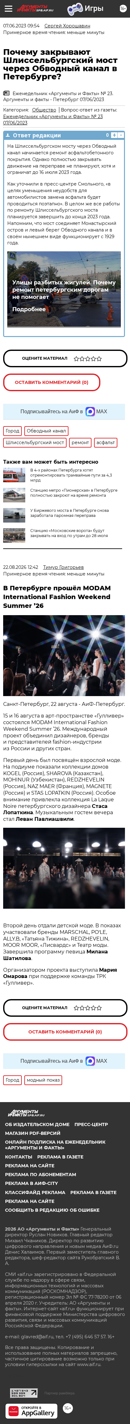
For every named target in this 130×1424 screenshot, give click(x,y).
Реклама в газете (60, 1157)
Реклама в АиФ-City (31, 1183)
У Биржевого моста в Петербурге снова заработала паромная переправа (69, 513)
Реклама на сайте (29, 1166)
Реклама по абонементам (40, 1174)
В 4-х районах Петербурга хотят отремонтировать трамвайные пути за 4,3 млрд (71, 475)
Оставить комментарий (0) (51, 382)
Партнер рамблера (59, 1393)
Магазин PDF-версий (33, 1133)
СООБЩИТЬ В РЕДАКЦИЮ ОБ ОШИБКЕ (52, 1210)
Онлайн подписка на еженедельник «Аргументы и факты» (55, 1145)
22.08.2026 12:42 (20, 567)
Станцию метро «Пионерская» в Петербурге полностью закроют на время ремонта (73, 493)
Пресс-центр (91, 1124)
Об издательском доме (37, 1124)
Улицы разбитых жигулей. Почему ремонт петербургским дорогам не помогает (64, 289)
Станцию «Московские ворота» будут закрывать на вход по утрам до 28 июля (69, 533)
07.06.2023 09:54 (21, 26)
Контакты (18, 1157)
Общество (44, 110)
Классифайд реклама (35, 1192)
